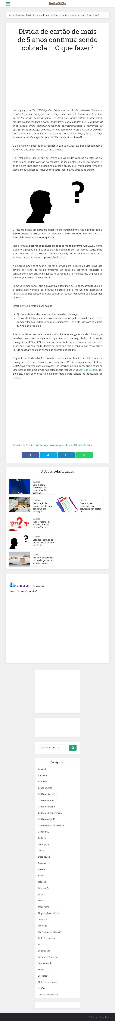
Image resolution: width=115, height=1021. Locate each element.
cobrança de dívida (61, 445)
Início (11, 15)
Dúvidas (20, 15)
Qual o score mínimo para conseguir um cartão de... (90, 507)
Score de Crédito (87, 369)
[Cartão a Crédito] (57, 3)
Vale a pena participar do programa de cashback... (40, 488)
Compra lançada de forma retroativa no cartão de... (43, 542)
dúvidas (89, 445)
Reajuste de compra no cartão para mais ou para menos (43, 560)
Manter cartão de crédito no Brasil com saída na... (42, 524)
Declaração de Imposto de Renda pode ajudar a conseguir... (42, 507)
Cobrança (42, 445)
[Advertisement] (57, 78)
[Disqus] (57, 618)
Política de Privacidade (99, 1017)
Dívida (78, 445)
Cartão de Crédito (24, 445)
